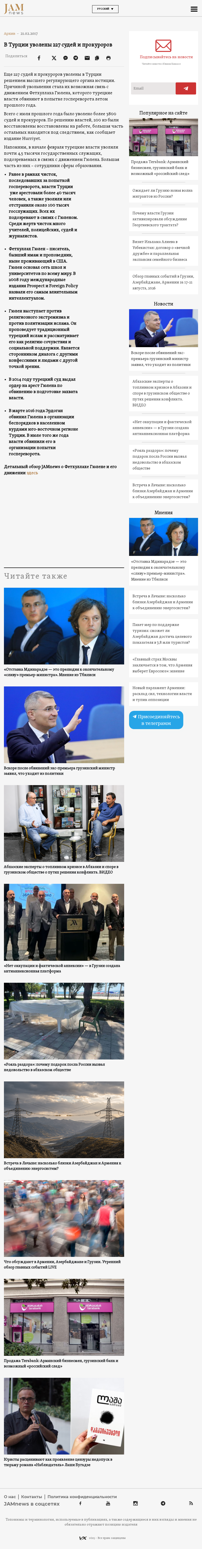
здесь (32, 473)
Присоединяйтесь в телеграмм (158, 720)
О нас (10, 1496)
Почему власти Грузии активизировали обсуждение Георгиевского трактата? (160, 219)
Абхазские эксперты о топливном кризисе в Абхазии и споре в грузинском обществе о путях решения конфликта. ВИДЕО (61, 870)
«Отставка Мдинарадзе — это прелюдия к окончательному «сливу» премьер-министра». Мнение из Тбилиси (59, 672)
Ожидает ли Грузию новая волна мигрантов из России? (163, 193)
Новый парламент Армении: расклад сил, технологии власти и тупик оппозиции (162, 694)
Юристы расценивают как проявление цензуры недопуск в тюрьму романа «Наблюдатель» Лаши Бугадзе (58, 1462)
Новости (163, 304)
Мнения (163, 513)
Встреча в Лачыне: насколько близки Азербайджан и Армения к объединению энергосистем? (62, 1166)
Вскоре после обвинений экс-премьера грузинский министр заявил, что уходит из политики (59, 771)
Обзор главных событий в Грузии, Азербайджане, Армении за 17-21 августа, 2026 (163, 282)
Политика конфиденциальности (82, 1496)
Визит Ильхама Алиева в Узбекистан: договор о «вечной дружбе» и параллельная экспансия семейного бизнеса (161, 251)
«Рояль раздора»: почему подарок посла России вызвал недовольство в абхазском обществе (54, 1067)
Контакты (31, 1496)
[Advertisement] (64, 520)
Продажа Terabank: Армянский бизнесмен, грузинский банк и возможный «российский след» (61, 1364)
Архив (11, 33)
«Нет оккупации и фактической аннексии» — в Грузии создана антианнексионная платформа (62, 968)
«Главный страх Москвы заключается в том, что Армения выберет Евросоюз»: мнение (162, 665)
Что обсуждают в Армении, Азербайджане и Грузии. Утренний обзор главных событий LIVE (62, 1265)
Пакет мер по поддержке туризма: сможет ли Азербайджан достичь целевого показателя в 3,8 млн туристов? (162, 634)
